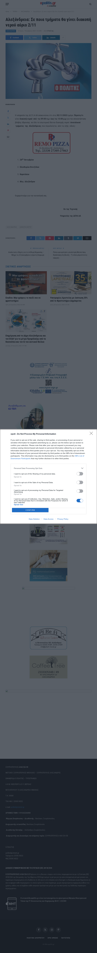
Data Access (48, 519)
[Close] (92, 434)
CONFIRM (30, 510)
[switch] (80, 473)
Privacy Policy (62, 519)
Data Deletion (34, 519)
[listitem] (48, 468)
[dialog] (48, 476)
